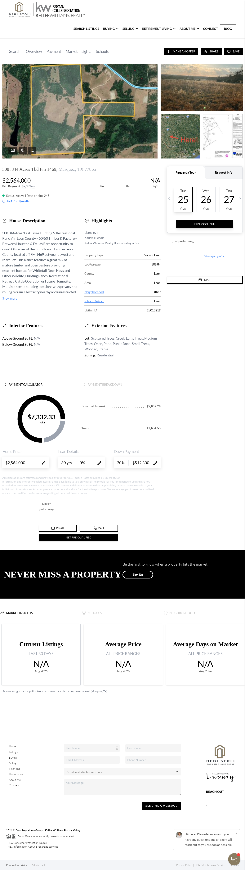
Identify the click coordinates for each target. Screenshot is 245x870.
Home (12, 746)
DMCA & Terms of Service (210, 865)
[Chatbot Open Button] (234, 859)
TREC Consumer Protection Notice (26, 842)
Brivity (23, 865)
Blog (228, 28)
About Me (15, 779)
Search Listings (86, 28)
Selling (12, 763)
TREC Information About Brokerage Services (32, 846)
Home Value (16, 774)
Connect (210, 28)
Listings (13, 752)
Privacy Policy (184, 865)
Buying (13, 757)
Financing (14, 768)
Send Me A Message (161, 805)
